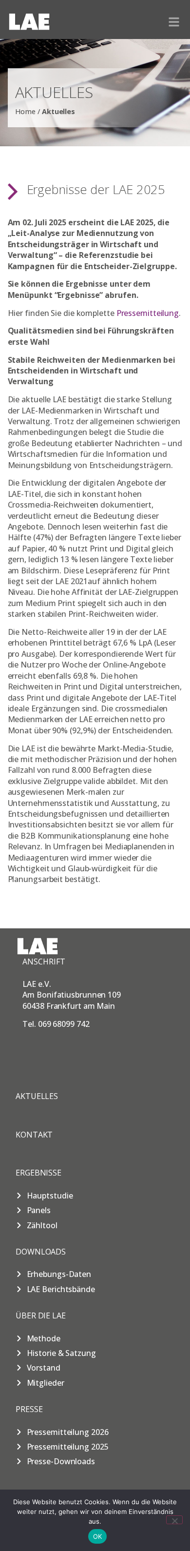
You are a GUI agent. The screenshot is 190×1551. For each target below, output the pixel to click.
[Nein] (174, 1519)
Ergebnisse (38, 1172)
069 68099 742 (64, 1024)
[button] (174, 22)
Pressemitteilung (147, 313)
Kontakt (34, 1134)
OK (97, 1536)
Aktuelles (37, 1096)
